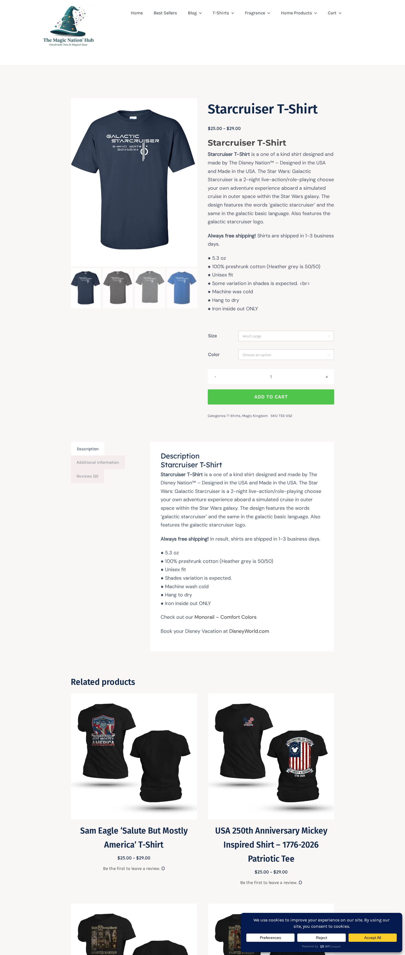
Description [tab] (88, 448)
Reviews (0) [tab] (87, 476)
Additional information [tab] (98, 462)
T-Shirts (234, 416)
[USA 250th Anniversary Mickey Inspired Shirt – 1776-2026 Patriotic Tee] (271, 697)
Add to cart (271, 397)
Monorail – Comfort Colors (225, 617)
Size (212, 335)
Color (214, 354)
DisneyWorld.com (249, 631)
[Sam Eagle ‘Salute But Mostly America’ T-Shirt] (134, 697)
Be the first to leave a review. (131, 868)
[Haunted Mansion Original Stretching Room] (271, 907)
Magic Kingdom (255, 416)
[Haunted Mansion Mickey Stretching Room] (134, 907)
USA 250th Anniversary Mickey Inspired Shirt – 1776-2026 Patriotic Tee (271, 845)
